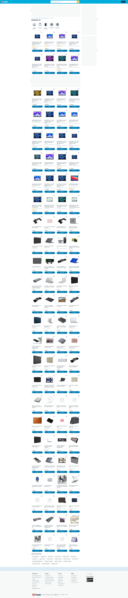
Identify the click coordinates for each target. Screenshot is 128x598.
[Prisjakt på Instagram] (57, 594)
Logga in (123, 1)
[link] (37, 41)
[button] (41, 32)
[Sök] (78, 1)
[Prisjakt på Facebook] (55, 594)
